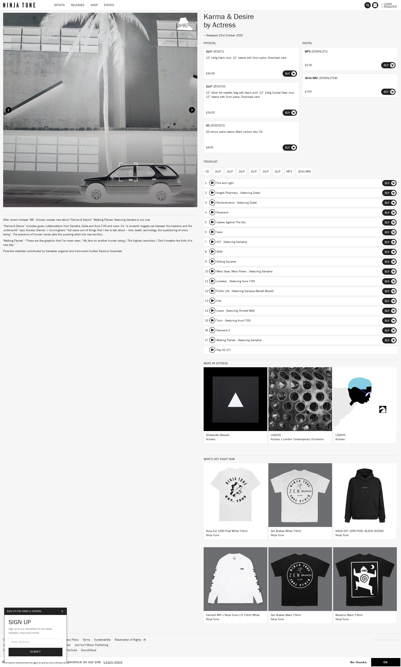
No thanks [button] (358, 662)
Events (109, 5)
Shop (94, 5)
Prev (8, 110)
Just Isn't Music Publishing (91, 645)
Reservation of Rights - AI (130, 639)
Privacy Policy (70, 639)
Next (192, 110)
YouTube (72, 650)
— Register (389, 6)
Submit (35, 651)
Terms (86, 639)
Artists (59, 5)
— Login (386, 4)
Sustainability (102, 639)
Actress (224, 25)
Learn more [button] (113, 662)
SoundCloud (88, 650)
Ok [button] (385, 662)
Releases (77, 5)
